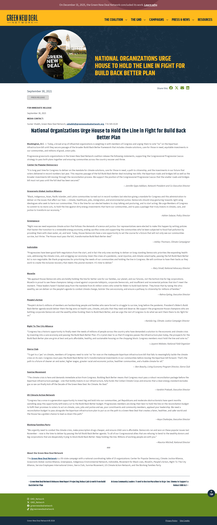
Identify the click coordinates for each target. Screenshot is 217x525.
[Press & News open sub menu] (193, 19)
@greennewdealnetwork (42, 509)
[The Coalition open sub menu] (126, 19)
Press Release (38, 97)
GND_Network (37, 498)
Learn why (150, 5)
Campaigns (156, 19)
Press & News (181, 19)
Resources (205, 19)
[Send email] (182, 87)
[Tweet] (177, 87)
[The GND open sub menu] (145, 19)
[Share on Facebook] (171, 87)
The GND (136, 19)
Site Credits (185, 520)
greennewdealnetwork (41, 505)
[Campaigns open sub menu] (167, 19)
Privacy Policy (171, 520)
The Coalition (113, 19)
